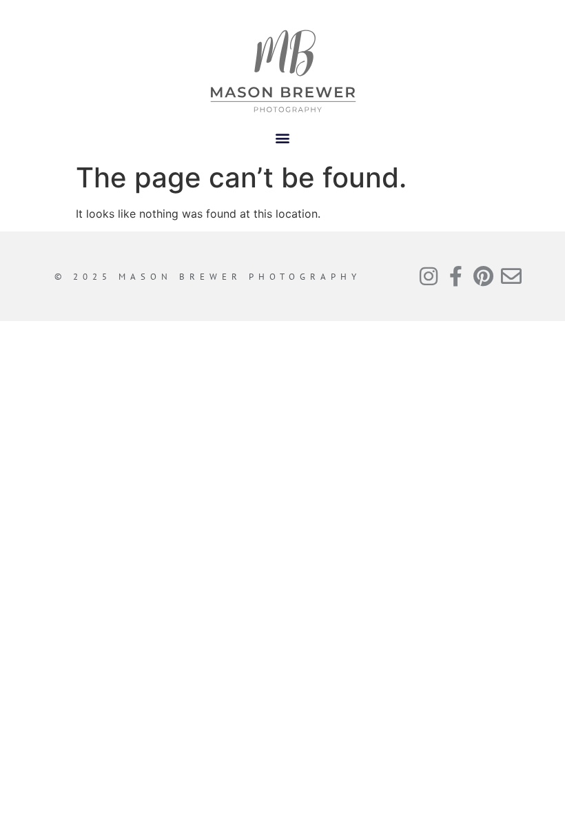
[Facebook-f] (456, 276)
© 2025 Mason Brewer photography (207, 276)
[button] (282, 137)
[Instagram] (428, 276)
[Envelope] (511, 276)
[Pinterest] (483, 276)
